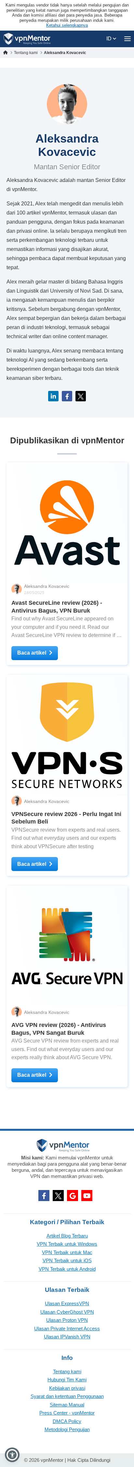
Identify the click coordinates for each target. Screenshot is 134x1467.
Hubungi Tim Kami (67, 1379)
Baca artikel (31, 653)
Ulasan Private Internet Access (67, 1328)
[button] (12, 1454)
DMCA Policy (67, 1421)
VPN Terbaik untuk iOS (67, 1260)
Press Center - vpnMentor (67, 1413)
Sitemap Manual (67, 1404)
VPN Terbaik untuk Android (67, 1269)
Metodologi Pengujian (67, 1429)
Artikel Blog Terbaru (67, 1236)
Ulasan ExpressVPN (67, 1303)
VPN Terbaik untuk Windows (67, 1244)
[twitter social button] (58, 1195)
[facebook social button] (43, 1195)
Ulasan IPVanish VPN (67, 1336)
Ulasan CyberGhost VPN (67, 1312)
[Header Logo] (27, 39)
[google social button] (72, 1195)
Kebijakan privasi (67, 1388)
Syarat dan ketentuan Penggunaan (67, 1396)
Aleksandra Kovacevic (46, 586)
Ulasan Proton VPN (67, 1320)
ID (109, 38)
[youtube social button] (86, 1195)
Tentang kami (67, 1371)
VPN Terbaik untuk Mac (67, 1252)
